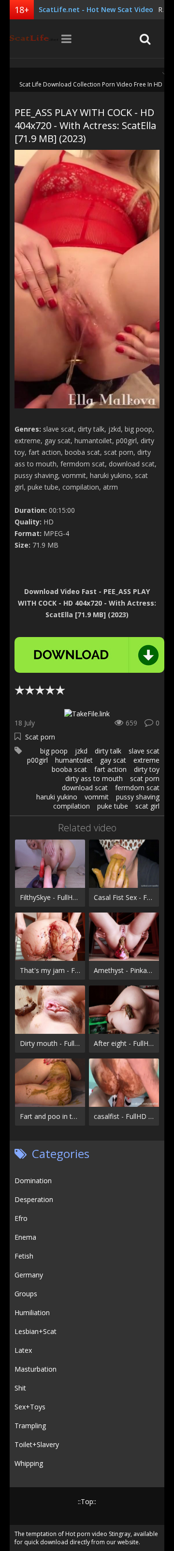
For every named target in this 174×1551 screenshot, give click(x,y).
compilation (71, 806)
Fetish (23, 1256)
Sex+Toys (29, 1406)
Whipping (28, 1463)
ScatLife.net (34, 38)
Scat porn (40, 736)
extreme (146, 760)
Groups (25, 1293)
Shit (20, 1387)
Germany (28, 1274)
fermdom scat (137, 787)
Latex (23, 1350)
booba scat (69, 769)
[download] (89, 655)
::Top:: (87, 1501)
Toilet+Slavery (36, 1444)
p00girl (37, 760)
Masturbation (35, 1369)
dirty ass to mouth (94, 778)
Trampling (30, 1425)
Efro (21, 1218)
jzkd (81, 750)
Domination (33, 1180)
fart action (110, 769)
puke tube (112, 806)
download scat (85, 787)
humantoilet (74, 760)
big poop (54, 750)
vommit (97, 796)
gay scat (113, 760)
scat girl (147, 806)
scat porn (145, 778)
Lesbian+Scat (35, 1331)
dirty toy (147, 769)
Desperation (33, 1199)
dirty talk (108, 750)
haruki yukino (56, 796)
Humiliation (32, 1312)
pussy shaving (138, 796)
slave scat (144, 750)
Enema (25, 1237)
